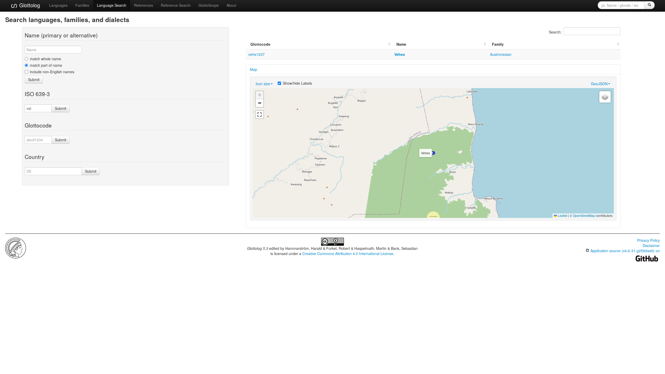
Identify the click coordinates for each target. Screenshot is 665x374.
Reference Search (176, 5)
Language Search (111, 5)
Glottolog (29, 5)
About (231, 5)
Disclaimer (651, 245)
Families (82, 5)
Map (253, 69)
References (143, 5)
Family (498, 44)
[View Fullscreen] (259, 114)
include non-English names (52, 71)
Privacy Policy (648, 240)
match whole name (45, 58)
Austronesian (500, 54)
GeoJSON (599, 83)
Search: (555, 32)
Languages (58, 5)
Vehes (399, 54)
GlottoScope (208, 5)
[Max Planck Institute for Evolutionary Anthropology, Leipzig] (15, 247)
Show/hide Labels (297, 83)
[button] (433, 153)
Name (401, 44)
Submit (33, 79)
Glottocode (260, 44)
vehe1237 (256, 54)
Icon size (263, 83)
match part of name (46, 65)
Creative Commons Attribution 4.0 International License (347, 253)
